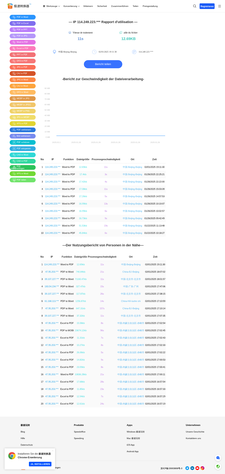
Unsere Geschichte (195, 431)
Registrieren (207, 6)
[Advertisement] (22, 230)
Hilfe (23, 438)
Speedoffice (79, 431)
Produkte (79, 425)
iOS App (131, 445)
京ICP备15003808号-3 (171, 468)
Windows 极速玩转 (136, 431)
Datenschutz (27, 445)
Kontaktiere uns (193, 438)
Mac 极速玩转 (133, 438)
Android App (133, 451)
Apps (129, 425)
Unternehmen (193, 425)
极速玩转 (25, 425)
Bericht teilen (103, 64)
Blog (23, 431)
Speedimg (79, 438)
